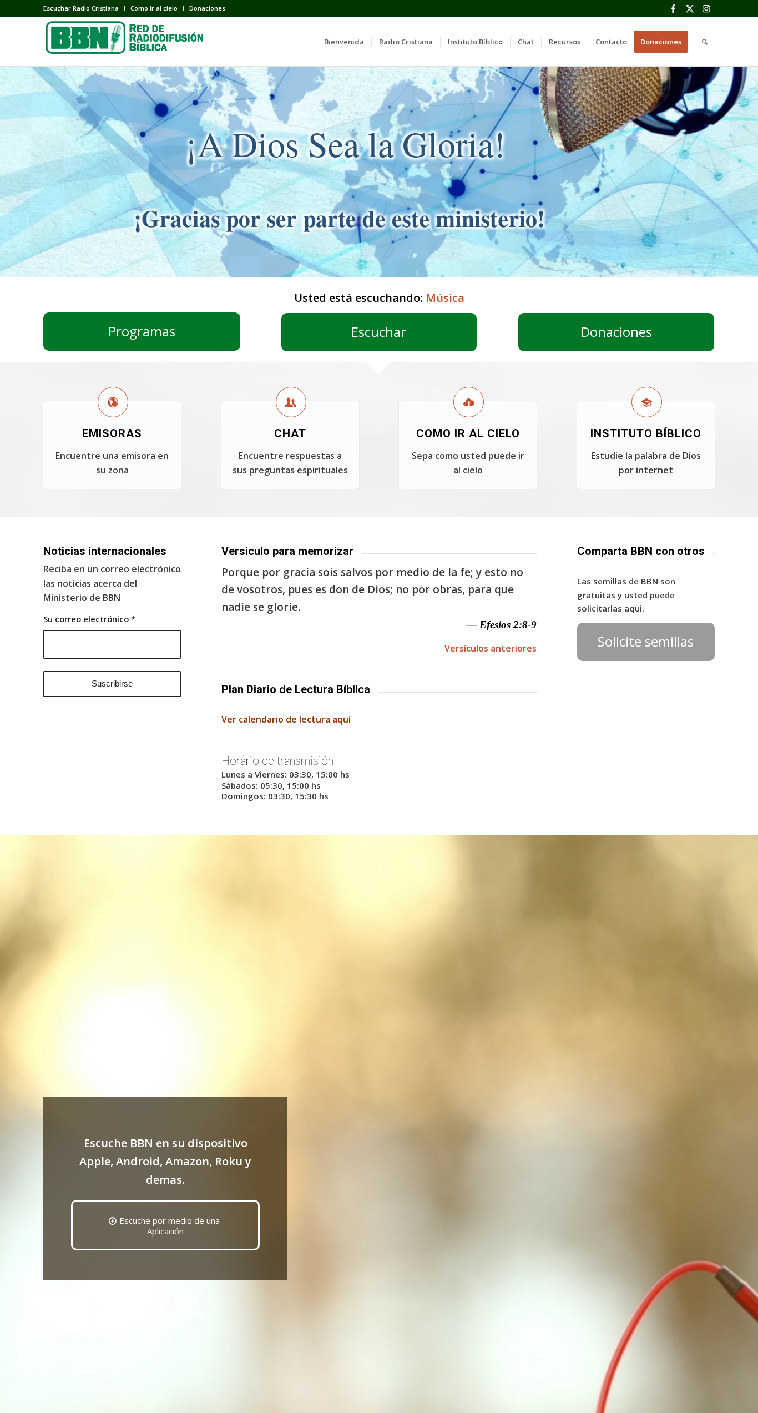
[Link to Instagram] (706, 8)
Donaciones (207, 8)
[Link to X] (689, 8)
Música (445, 297)
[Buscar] (705, 41)
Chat (290, 433)
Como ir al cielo (154, 8)
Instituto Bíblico (645, 433)
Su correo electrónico (89, 618)
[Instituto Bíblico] (646, 402)
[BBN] (126, 41)
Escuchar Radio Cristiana (81, 8)
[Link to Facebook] (673, 8)
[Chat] (291, 402)
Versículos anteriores (490, 648)
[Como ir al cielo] (468, 402)
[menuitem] (84, 8)
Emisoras (112, 433)
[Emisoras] (113, 402)
